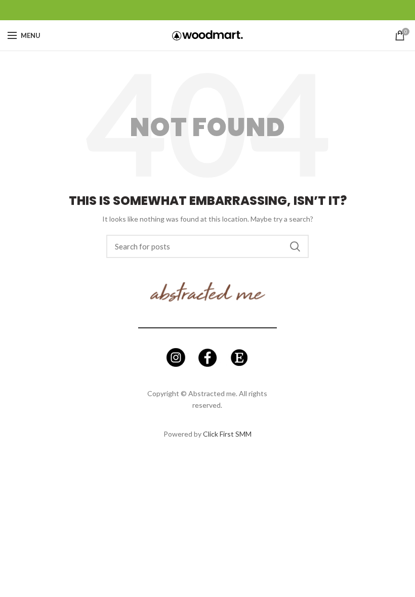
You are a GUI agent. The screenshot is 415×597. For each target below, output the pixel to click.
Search (295, 246)
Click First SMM (227, 434)
